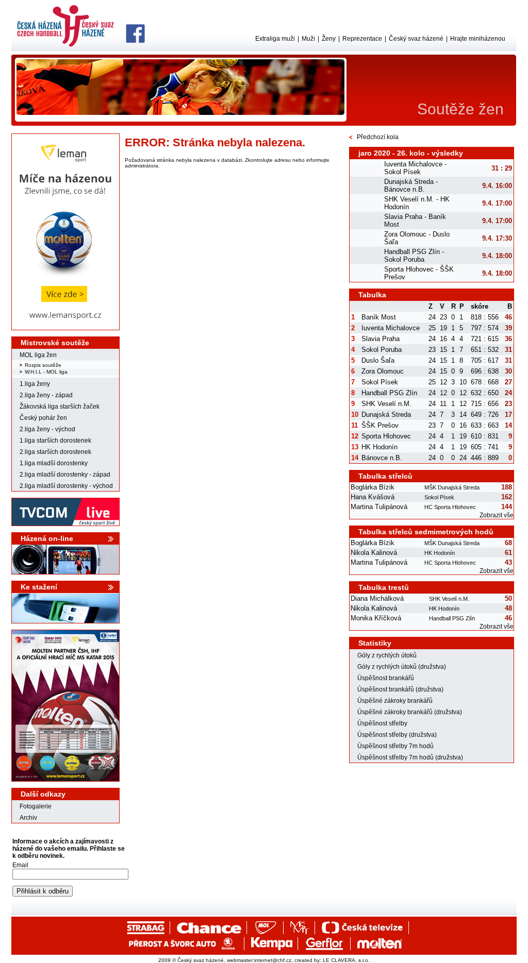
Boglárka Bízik (372, 487)
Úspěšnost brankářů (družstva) (400, 689)
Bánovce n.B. (381, 458)
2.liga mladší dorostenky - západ (65, 474)
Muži (308, 38)
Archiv (28, 817)
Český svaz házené (416, 38)
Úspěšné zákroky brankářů (395, 700)
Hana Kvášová (372, 497)
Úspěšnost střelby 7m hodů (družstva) (410, 757)
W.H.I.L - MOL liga (46, 372)
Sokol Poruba (381, 349)
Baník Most (378, 317)
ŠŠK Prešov (380, 425)
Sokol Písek (379, 382)
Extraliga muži (275, 38)
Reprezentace (362, 38)
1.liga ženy (35, 383)
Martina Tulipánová (379, 507)
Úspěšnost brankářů (385, 678)
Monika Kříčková (376, 618)
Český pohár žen (43, 417)
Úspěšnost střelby (382, 723)
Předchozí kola (378, 137)
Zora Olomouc (382, 371)
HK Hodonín (379, 447)
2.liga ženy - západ (46, 395)
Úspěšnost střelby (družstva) (397, 734)
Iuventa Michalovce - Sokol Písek (415, 168)
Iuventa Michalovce (390, 328)
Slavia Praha (380, 339)
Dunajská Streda (386, 414)
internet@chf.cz (272, 960)
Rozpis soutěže (43, 365)
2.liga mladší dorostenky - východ (66, 485)
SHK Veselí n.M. (386, 404)
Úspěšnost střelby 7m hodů (395, 746)
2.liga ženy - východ (47, 429)
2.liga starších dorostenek (55, 451)
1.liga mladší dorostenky (54, 463)
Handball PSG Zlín (389, 393)
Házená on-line (47, 538)
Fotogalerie (36, 806)
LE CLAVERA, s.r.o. (346, 960)
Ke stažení (39, 587)
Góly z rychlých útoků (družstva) (401, 666)
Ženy (329, 38)
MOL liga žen (38, 355)
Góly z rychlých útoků (387, 655)
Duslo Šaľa (377, 360)
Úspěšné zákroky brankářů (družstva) (409, 712)
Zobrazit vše (497, 515)
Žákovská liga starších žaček (60, 406)
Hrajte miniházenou (477, 38)
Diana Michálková (377, 598)
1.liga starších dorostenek (55, 440)
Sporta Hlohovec (386, 436)
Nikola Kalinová (374, 552)
